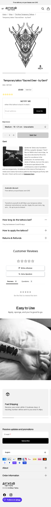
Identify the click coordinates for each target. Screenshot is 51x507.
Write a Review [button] (26, 268)
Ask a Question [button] (26, 274)
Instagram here (29, 174)
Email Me (40, 111)
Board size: (6, 122)
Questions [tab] (25, 281)
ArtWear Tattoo (13, 488)
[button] (2, 8)
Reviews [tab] (10, 281)
